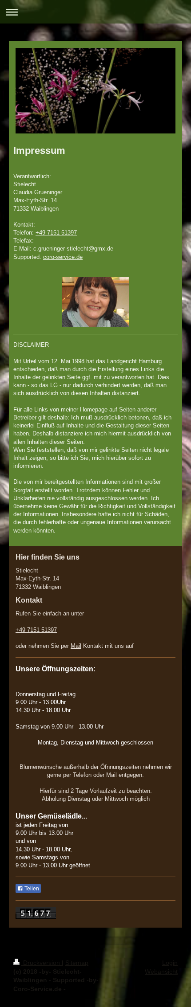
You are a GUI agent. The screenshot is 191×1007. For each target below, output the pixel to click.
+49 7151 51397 (56, 232)
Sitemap (76, 962)
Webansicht (161, 971)
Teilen (31, 889)
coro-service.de (63, 257)
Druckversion (41, 962)
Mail (76, 646)
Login (170, 962)
